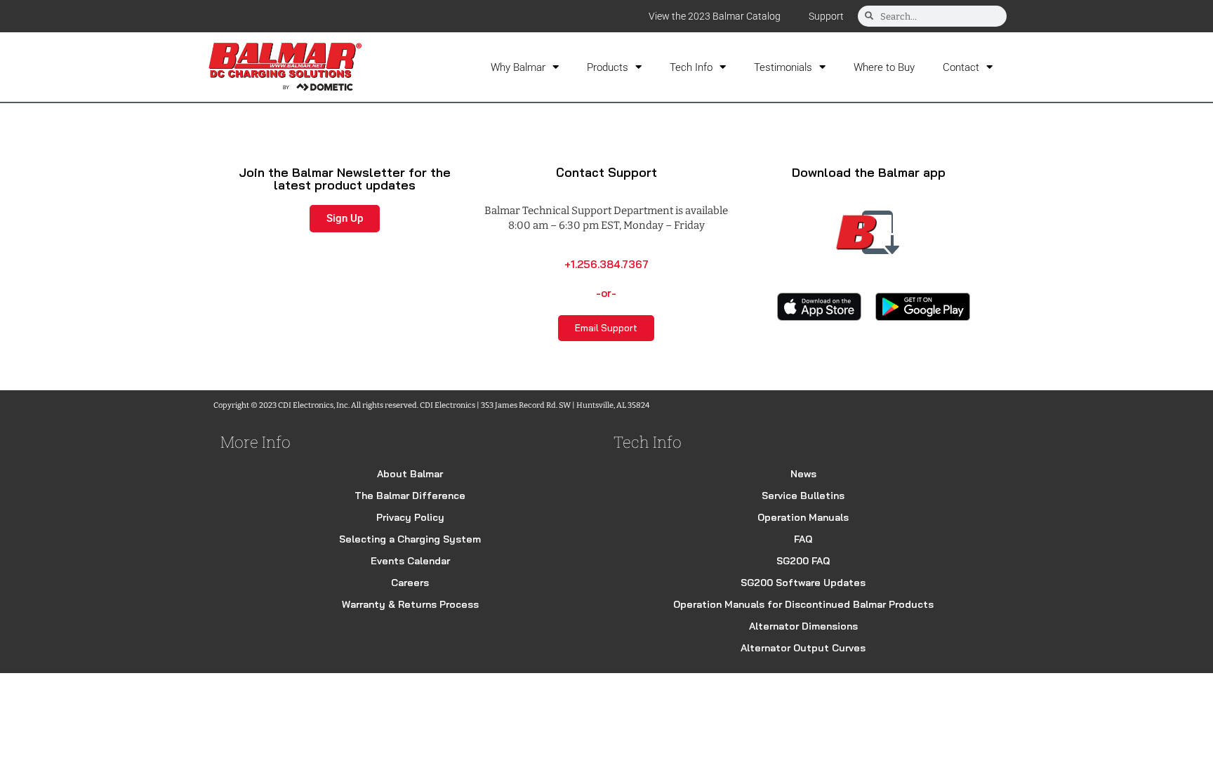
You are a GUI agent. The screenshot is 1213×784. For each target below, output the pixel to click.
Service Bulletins (803, 495)
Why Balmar (518, 67)
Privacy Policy (410, 517)
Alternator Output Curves (803, 648)
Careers (410, 582)
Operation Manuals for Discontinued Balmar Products (803, 604)
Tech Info (691, 67)
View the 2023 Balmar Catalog (715, 16)
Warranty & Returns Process (410, 604)
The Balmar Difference (409, 495)
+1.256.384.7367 (606, 264)
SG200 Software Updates (803, 582)
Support (826, 16)
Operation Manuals (803, 517)
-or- (606, 293)
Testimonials (783, 67)
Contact (961, 67)
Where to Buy (884, 67)
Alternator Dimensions (803, 626)
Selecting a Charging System (410, 539)
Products (607, 67)
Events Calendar (410, 560)
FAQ (803, 539)
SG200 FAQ (803, 560)
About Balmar (410, 473)
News (803, 473)
